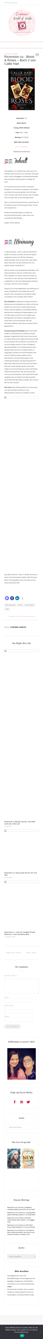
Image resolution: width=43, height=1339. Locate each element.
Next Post (31, 953)
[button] (7, 598)
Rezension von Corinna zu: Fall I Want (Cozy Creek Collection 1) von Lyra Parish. (21, 1226)
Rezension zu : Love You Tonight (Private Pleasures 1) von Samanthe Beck (19, 933)
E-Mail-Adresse (9, 1006)
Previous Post (13, 953)
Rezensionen (12, 54)
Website (6, 1016)
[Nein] (40, 1332)
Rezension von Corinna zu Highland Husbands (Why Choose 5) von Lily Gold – (21, 1208)
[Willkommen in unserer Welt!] (21, 1079)
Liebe (7, 609)
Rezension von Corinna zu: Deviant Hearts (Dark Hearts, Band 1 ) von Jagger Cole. (21, 1220)
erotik (20, 605)
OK (22, 1336)
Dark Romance (10, 605)
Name (6, 997)
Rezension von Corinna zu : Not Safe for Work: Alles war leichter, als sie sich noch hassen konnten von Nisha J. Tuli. (21, 1232)
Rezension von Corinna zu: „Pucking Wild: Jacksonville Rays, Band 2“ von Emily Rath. (21, 1214)
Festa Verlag (29, 605)
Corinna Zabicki (29, 616)
